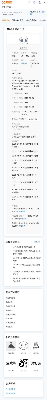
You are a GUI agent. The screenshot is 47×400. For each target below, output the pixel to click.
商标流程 (15, 141)
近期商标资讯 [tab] (17, 20)
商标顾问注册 (10, 323)
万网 (10, 12)
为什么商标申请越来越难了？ (24, 247)
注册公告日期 (17, 107)
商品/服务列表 (17, 78)
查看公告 (21, 211)
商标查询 (9, 327)
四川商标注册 (10, 389)
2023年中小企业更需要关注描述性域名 (26, 266)
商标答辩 (9, 310)
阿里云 (4, 12)
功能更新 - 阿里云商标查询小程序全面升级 (27, 272)
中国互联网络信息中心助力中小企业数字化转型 (27, 252)
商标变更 (9, 318)
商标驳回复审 (10, 306)
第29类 (24, 63)
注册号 (23, 53)
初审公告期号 (17, 93)
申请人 (14, 119)
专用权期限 (16, 112)
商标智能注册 (10, 298)
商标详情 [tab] (6, 20)
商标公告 (15, 206)
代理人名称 (16, 134)
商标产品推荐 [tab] (31, 20)
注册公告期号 (17, 102)
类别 (23, 60)
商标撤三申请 (10, 314)
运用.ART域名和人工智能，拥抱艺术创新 (27, 259)
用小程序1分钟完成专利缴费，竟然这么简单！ (26, 279)
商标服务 (17, 12)
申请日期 (33, 60)
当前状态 (33, 53)
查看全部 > (37, 242)
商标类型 (15, 60)
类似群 (14, 70)
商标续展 (9, 302)
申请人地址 (16, 124)
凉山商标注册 (10, 393)
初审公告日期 (17, 98)
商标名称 (15, 53)
